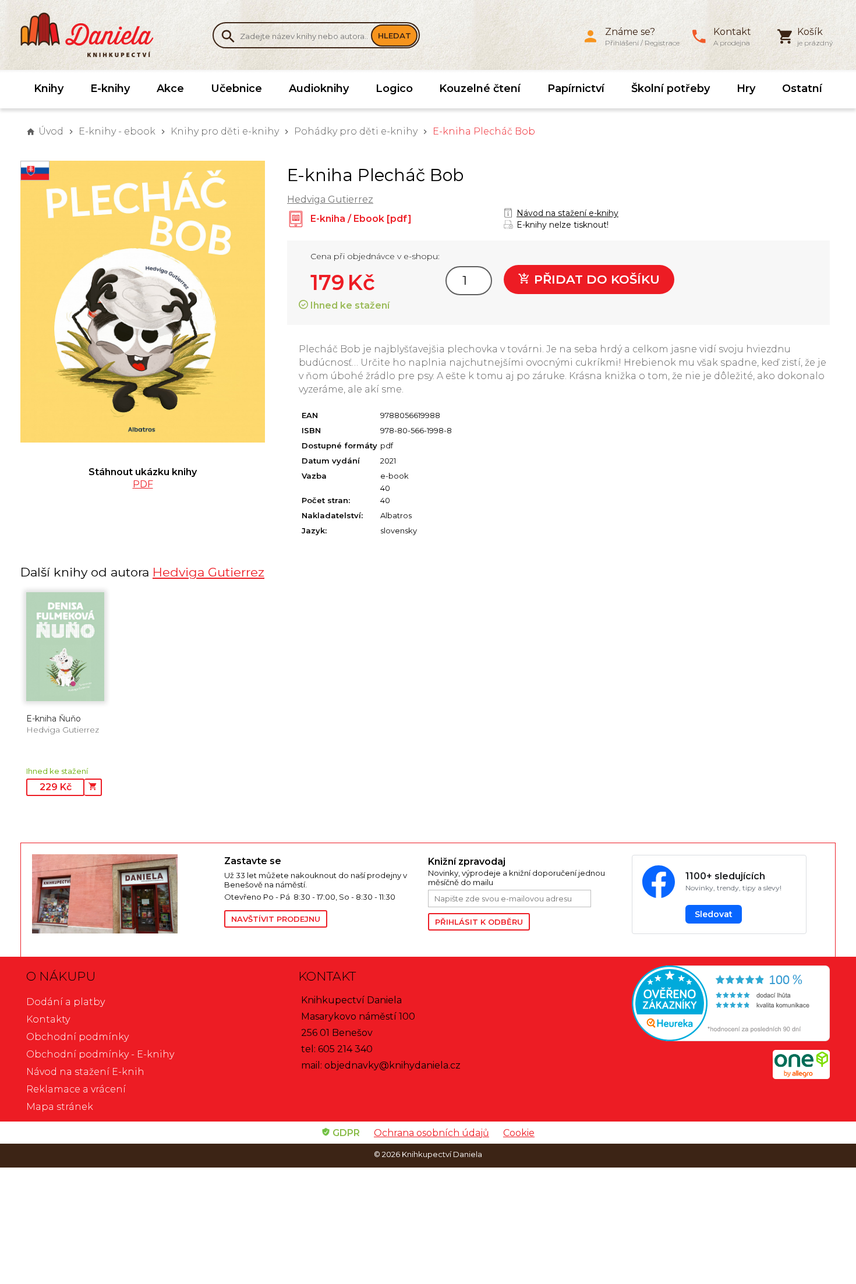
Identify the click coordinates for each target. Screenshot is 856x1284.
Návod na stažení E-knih (85, 1071)
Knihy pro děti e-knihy (225, 131)
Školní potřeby (670, 88)
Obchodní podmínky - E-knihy (100, 1054)
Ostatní (802, 88)
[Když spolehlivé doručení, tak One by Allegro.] (801, 1075)
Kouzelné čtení (480, 88)
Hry (746, 88)
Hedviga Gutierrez (330, 199)
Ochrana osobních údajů (431, 1132)
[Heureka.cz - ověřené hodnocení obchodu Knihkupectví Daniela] (700, 1005)
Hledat (394, 35)
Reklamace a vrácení (76, 1089)
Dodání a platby (65, 1001)
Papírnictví (575, 88)
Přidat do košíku (595, 279)
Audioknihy (319, 88)
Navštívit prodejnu (275, 919)
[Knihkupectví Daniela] (93, 35)
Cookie (519, 1132)
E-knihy (110, 88)
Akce (170, 88)
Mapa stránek (59, 1106)
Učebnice (236, 88)
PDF (143, 484)
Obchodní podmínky (77, 1036)
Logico (394, 88)
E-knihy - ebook (117, 131)
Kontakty (48, 1019)
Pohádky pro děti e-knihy (356, 131)
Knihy (48, 88)
